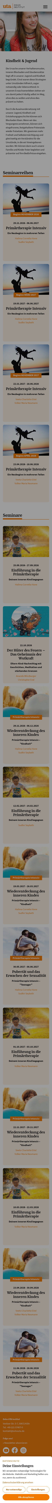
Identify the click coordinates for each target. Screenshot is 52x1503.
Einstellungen (38, 1489)
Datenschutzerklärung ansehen (18, 1482)
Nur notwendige (14, 1489)
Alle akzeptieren (26, 1497)
